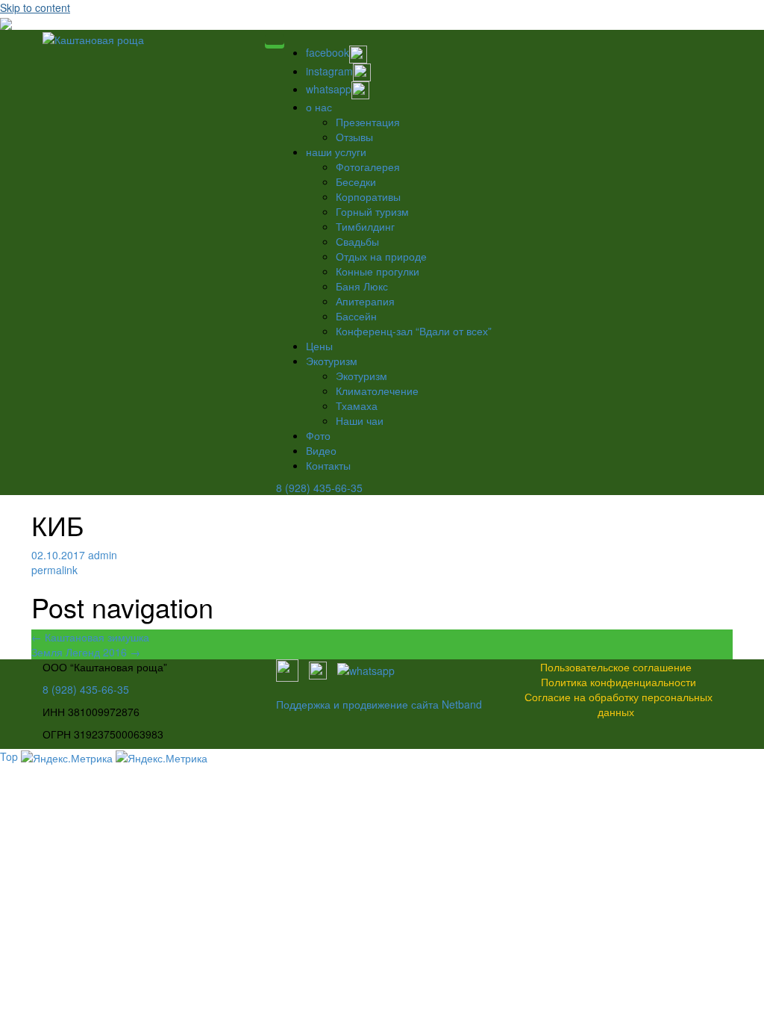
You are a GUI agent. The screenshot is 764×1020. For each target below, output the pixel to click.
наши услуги (336, 151)
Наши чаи (359, 420)
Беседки (356, 181)
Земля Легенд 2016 (85, 651)
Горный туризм (372, 211)
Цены (319, 345)
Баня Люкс (362, 286)
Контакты (328, 465)
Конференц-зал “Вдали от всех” (414, 330)
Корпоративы (368, 196)
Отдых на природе (381, 256)
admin (102, 554)
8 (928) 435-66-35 (319, 487)
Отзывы (354, 136)
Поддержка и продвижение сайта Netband (379, 704)
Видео (321, 450)
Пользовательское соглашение (616, 666)
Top (9, 756)
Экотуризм (331, 360)
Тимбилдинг (365, 226)
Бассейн (356, 315)
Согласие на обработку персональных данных (619, 704)
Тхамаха (357, 405)
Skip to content (35, 7)
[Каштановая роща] (93, 37)
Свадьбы (357, 241)
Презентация (368, 121)
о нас (319, 106)
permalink (54, 569)
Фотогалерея (368, 166)
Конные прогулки (377, 271)
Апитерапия (365, 300)
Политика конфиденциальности (618, 681)
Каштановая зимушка (90, 636)
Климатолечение (377, 390)
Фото (318, 435)
